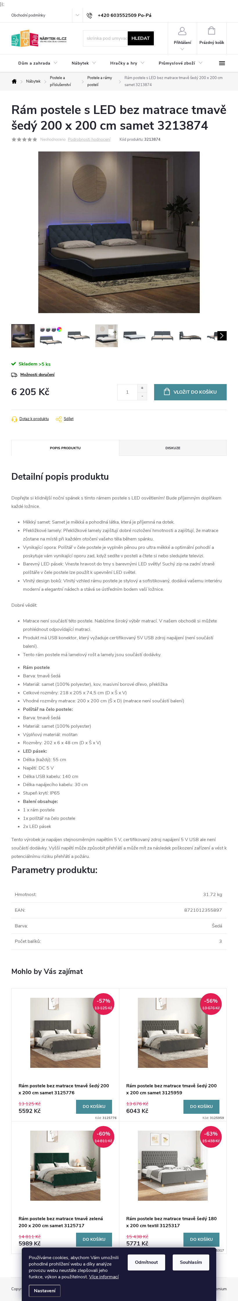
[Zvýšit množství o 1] (142, 388)
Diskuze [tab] (172, 448)
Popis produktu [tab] (65, 448)
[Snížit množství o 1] (142, 396)
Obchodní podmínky (28, 15)
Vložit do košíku (195, 392)
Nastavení (44, 1291)
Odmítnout (146, 1262)
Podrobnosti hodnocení (89, 139)
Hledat (140, 38)
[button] (65, 1107)
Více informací (104, 1277)
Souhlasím (191, 1262)
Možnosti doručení (37, 374)
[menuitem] (38, 63)
